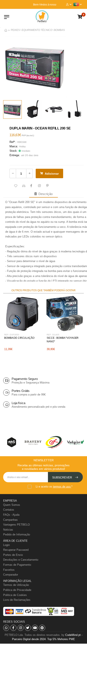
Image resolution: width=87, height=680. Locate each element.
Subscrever (62, 477)
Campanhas (10, 519)
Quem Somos (11, 504)
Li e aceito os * (54, 486)
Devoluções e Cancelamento (20, 559)
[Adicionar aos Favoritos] (15, 186)
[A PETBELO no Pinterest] (42, 628)
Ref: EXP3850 (11, 334)
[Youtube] (35, 628)
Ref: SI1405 (53, 334)
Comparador (10, 574)
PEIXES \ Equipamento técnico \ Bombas (38, 30)
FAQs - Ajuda (11, 514)
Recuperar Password (16, 549)
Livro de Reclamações (16, 599)
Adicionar (52, 173)
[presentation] (10, 324)
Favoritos (9, 569)
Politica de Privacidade (17, 590)
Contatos (8, 509)
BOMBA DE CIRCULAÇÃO (19, 337)
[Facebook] (13, 628)
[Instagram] (21, 628)
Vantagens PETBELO (16, 524)
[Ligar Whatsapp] (6, 628)
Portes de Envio (13, 554)
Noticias (8, 529)
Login (6, 545)
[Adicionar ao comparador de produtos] (23, 186)
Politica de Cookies (15, 595)
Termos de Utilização (16, 584)
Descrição (45, 194)
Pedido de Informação (16, 534)
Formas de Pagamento (17, 564)
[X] (28, 628)
